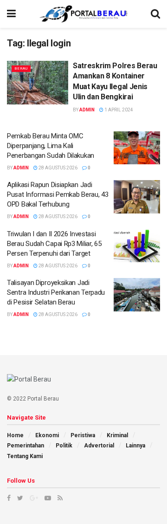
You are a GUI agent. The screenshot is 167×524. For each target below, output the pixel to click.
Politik (64, 445)
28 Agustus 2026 (57, 167)
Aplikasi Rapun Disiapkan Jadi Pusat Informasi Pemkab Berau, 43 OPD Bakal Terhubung (57, 194)
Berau (21, 68)
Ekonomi (47, 435)
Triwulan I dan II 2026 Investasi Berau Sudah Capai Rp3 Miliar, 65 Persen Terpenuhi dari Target (54, 244)
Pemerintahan (25, 445)
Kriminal (117, 435)
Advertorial (99, 445)
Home (15, 435)
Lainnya (135, 445)
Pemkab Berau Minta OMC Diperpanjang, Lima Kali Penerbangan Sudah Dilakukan (50, 146)
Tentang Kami (25, 456)
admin (87, 109)
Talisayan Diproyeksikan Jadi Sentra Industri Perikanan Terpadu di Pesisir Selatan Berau (56, 292)
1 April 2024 (118, 109)
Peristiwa (83, 435)
